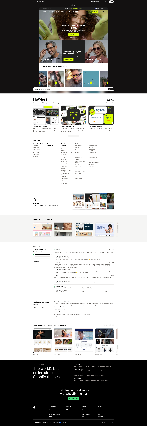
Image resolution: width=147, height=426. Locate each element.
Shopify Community (86, 414)
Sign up (111, 1)
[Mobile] (75, 5)
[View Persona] (85, 201)
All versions (62, 306)
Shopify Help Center (86, 409)
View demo (103, 89)
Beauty (50, 412)
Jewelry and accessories (54, 414)
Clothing (51, 409)
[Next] (113, 219)
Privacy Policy (45, 422)
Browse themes (94, 1)
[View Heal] (100, 201)
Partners (100, 412)
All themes (44, 307)
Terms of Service (37, 422)
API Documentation (86, 412)
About (99, 409)
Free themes (68, 412)
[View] (42, 230)
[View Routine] (93, 201)
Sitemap (64, 422)
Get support (36, 307)
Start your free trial (73, 398)
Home (50, 416)
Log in (106, 1)
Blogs (83, 416)
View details (56, 306)
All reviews (36, 261)
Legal (99, 414)
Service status (101, 416)
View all (105, 325)
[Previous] (110, 219)
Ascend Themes (110, 102)
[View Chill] (78, 201)
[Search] (102, 2)
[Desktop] (72, 5)
